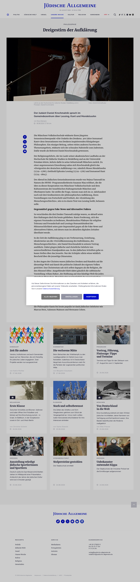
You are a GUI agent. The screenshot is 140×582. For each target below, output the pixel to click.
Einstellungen (72, 297)
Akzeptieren (91, 297)
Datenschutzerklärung (51, 289)
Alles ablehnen (50, 297)
